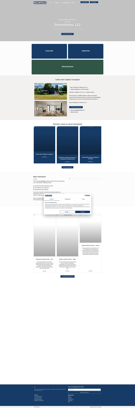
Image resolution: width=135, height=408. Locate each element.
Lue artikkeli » (67, 161)
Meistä (73, 2)
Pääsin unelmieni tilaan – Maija (67, 259)
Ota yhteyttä (70, 400)
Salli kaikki (83, 211)
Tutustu (49, 53)
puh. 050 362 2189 (37, 397)
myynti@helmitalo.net (38, 399)
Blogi (69, 401)
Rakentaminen (66, 2)
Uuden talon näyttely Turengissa (44, 154)
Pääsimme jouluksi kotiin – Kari (44, 259)
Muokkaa (66, 211)
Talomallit (56, 2)
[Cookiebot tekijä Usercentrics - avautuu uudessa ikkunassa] (85, 195)
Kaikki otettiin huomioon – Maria (90, 245)
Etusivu (50, 2)
